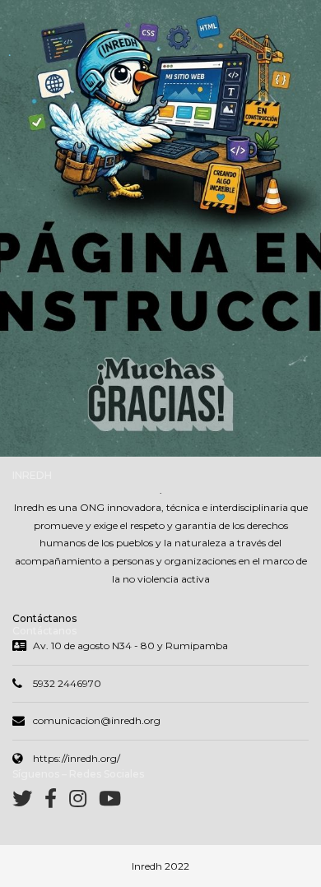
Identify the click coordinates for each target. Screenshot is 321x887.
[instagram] (84, 802)
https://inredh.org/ (76, 758)
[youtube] (110, 802)
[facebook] (56, 802)
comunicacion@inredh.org (96, 720)
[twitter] (28, 802)
